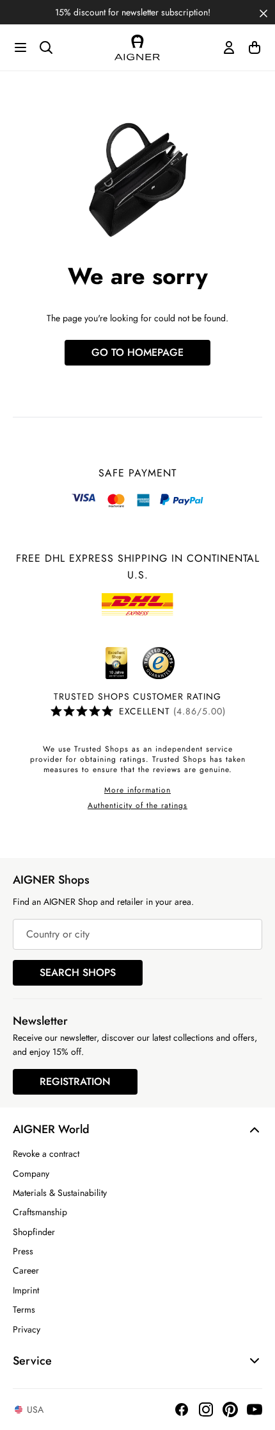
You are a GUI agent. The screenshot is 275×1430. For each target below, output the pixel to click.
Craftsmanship (40, 1212)
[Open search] (46, 47)
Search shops (78, 972)
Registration (75, 1081)
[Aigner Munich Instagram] (206, 1409)
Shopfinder (34, 1231)
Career (26, 1270)
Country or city (58, 934)
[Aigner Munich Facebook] (181, 1409)
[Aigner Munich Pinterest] (230, 1409)
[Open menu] (20, 47)
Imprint (26, 1290)
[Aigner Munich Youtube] (254, 1409)
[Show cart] (254, 47)
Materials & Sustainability (60, 1192)
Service (32, 1360)
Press (23, 1251)
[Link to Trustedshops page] (137, 663)
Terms (24, 1309)
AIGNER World (51, 1129)
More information (137, 790)
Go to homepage (137, 352)
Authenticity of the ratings (137, 805)
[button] (263, 12)
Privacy (26, 1329)
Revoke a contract (46, 1153)
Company (31, 1173)
